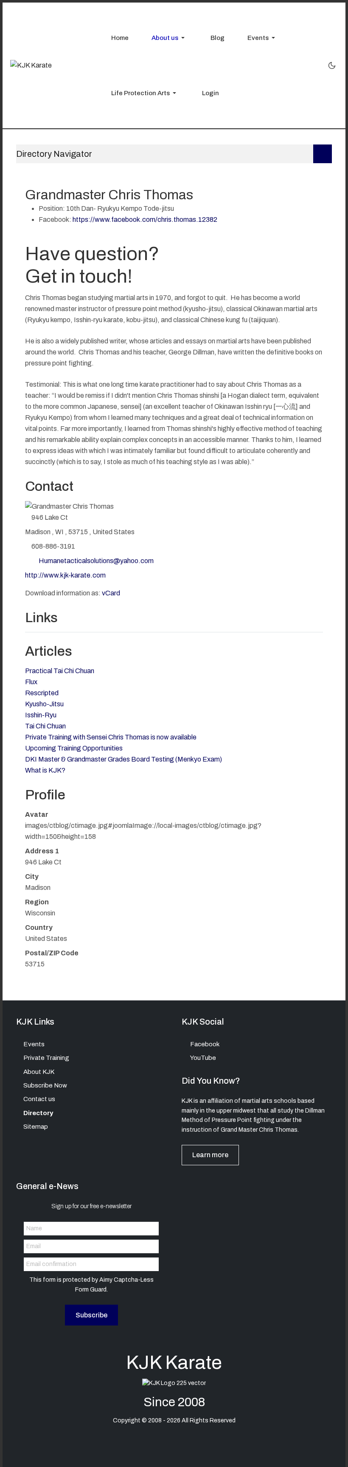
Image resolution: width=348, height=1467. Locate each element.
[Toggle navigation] (322, 153)
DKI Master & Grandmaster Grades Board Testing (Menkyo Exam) (123, 759)
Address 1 (42, 851)
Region (37, 902)
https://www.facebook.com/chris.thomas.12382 (145, 219)
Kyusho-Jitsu (44, 704)
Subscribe (91, 1315)
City (32, 876)
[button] (165, 37)
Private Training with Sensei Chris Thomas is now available (110, 737)
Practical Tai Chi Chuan (59, 670)
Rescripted (42, 693)
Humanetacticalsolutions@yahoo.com (96, 560)
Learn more (210, 1154)
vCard (111, 593)
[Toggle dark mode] (332, 65)
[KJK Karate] (31, 65)
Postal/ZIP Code (52, 953)
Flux (31, 681)
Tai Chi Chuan (45, 726)
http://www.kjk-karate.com (65, 575)
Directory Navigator (54, 154)
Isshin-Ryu (40, 715)
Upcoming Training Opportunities (74, 748)
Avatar (36, 814)
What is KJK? (45, 770)
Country (39, 927)
